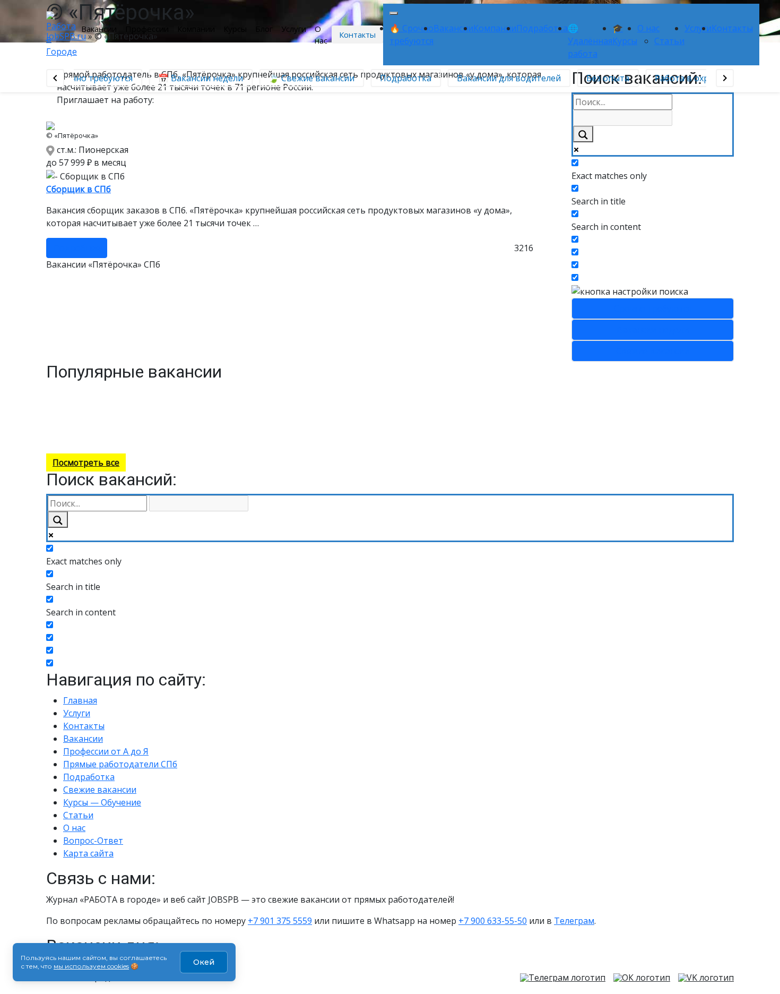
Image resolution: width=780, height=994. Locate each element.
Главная (80, 700)
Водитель (90, 403)
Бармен (95, 426)
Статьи (669, 41)
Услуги (293, 28)
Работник (63, 426)
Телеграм (574, 921)
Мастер (149, 438)
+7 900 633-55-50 (492, 921)
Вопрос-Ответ (93, 840)
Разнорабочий (233, 426)
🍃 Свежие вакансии (308, 78)
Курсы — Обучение (102, 802)
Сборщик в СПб (78, 189)
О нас (321, 34)
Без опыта (604, 78)
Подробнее (76, 248)
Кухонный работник (178, 403)
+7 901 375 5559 (280, 921)
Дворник (264, 392)
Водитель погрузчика (293, 414)
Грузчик (238, 414)
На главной (211, 438)
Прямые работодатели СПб (120, 764)
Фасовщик (116, 438)
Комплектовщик (218, 392)
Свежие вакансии (652, 351)
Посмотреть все (86, 462)
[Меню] (393, 13)
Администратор (139, 426)
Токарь (228, 403)
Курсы (235, 28)
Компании (196, 28)
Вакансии (99, 28)
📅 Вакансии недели (197, 78)
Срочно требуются (652, 308)
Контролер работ (85, 392)
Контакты (357, 34)
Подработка (542, 28)
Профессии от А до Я (106, 751)
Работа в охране (686, 78)
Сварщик (134, 392)
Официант (102, 414)
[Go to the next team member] (725, 78)
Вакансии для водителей (506, 78)
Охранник (205, 414)
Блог (264, 28)
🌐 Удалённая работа (590, 40)
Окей (203, 962)
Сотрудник (51, 403)
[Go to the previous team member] (55, 78)
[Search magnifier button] (583, 134)
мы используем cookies (91, 966)
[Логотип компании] (61, 33)
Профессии (147, 28)
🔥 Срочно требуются (84, 78)
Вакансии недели (653, 330)
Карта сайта (88, 853)
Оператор (169, 392)
